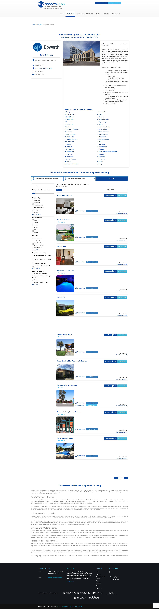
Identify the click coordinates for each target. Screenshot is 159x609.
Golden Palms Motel (64, 334)
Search (111, 178)
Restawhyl (61, 297)
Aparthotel (37, 200)
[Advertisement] (95, 25)
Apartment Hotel (38, 205)
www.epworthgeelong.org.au (43, 68)
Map (65, 190)
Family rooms (37, 240)
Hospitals (70, 14)
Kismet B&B (61, 246)
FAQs (97, 586)
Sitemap (80, 606)
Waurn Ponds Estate (64, 195)
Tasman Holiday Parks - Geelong (69, 412)
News (98, 14)
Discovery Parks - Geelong (67, 385)
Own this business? (121, 213)
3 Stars (36, 225)
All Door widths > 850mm (40, 273)
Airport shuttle (38, 242)
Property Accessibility (39, 253)
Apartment (37, 202)
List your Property (114, 3)
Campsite (36, 212)
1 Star (35, 220)
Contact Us (116, 14)
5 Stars (36, 229)
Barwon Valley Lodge (65, 438)
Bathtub (36, 280)
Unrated (36, 232)
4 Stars (36, 227)
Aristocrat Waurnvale (65, 220)
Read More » (70, 581)
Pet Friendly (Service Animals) (42, 265)
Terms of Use (73, 606)
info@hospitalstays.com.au (55, 577)
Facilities (35, 235)
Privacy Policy (64, 606)
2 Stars (36, 222)
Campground (37, 210)
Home (62, 14)
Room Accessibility (38, 271)
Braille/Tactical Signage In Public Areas (41, 260)
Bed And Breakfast (39, 207)
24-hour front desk (39, 245)
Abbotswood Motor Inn (65, 271)
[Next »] (125, 478)
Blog (97, 581)
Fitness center (38, 247)
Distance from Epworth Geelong (41, 190)
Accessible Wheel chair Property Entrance (41, 256)
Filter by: (34, 186)
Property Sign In (101, 3)
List (59, 190)
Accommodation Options (84, 14)
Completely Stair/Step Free (41, 282)
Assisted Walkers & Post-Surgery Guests (41, 276)
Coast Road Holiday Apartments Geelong (72, 361)
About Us (106, 14)
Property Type (36, 198)
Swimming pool (38, 238)
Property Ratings (37, 217)
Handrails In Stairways (40, 263)
